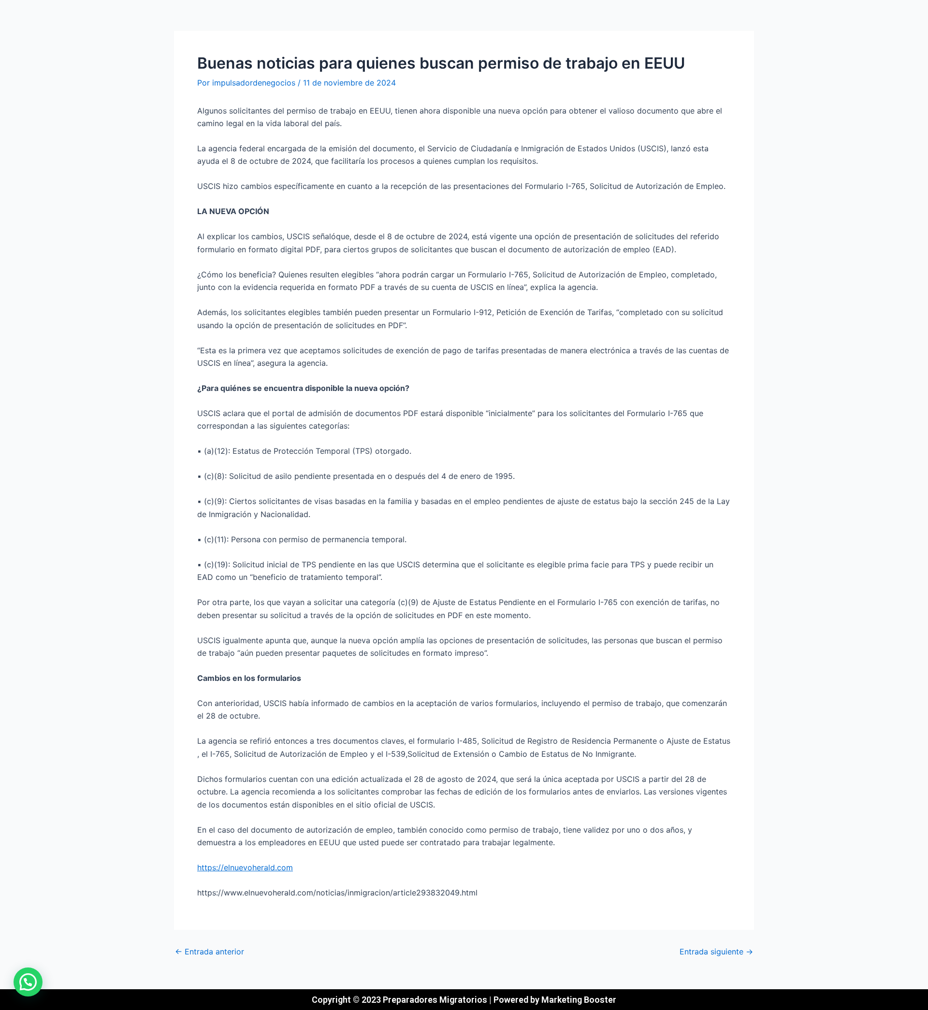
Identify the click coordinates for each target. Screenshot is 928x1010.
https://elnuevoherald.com (245, 867)
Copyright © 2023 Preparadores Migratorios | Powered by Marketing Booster (464, 1000)
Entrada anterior (209, 951)
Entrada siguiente (716, 951)
